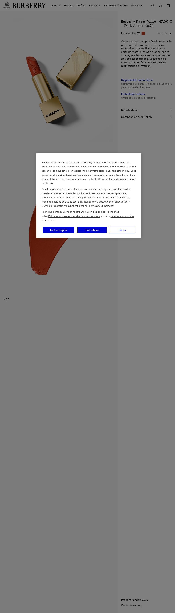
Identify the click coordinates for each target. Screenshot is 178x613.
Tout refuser (92, 230)
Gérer (122, 230)
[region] (88, 195)
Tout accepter (58, 230)
